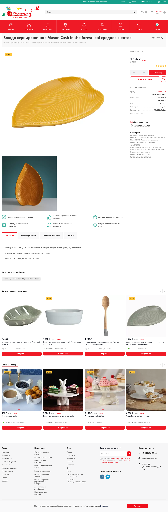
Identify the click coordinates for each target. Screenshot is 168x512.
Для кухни (133, 135)
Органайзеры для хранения (41, 475)
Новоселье (151, 142)
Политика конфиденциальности (76, 481)
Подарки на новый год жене (140, 154)
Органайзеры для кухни (41, 453)
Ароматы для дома (9, 468)
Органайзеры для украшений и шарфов (41, 481)
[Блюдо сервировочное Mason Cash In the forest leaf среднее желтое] (29, 183)
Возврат (70, 465)
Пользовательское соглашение (75, 475)
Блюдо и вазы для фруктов (139, 137)
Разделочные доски (42, 471)
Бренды (5, 477)
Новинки (5, 452)
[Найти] (134, 12)
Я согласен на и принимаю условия (116, 461)
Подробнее (105, 506)
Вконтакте (102, 477)
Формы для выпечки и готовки (43, 467)
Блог (69, 471)
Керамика (6, 465)
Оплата (70, 461)
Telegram (107, 477)
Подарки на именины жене (140, 152)
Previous (161, 291)
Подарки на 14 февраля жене (140, 157)
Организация (7, 471)
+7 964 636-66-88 (146, 2)
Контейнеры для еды (43, 457)
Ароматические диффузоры (40, 488)
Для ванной (7, 458)
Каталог (5, 448)
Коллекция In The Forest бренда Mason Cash (21, 279)
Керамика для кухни (157, 137)
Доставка (71, 458)
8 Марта (133, 149)
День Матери (135, 145)
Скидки (5, 481)
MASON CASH (135, 140)
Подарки (5, 474)
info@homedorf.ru (149, 458)
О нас (69, 448)
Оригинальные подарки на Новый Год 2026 (145, 147)
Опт (68, 468)
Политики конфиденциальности (116, 462)
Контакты (71, 455)
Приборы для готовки (40, 461)
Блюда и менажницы (146, 135)
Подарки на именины (138, 142)
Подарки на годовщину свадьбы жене (150, 149)
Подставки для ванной (40, 493)
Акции (69, 452)
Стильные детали (9, 461)
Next (164, 291)
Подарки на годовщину (149, 140)
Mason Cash (161, 91)
